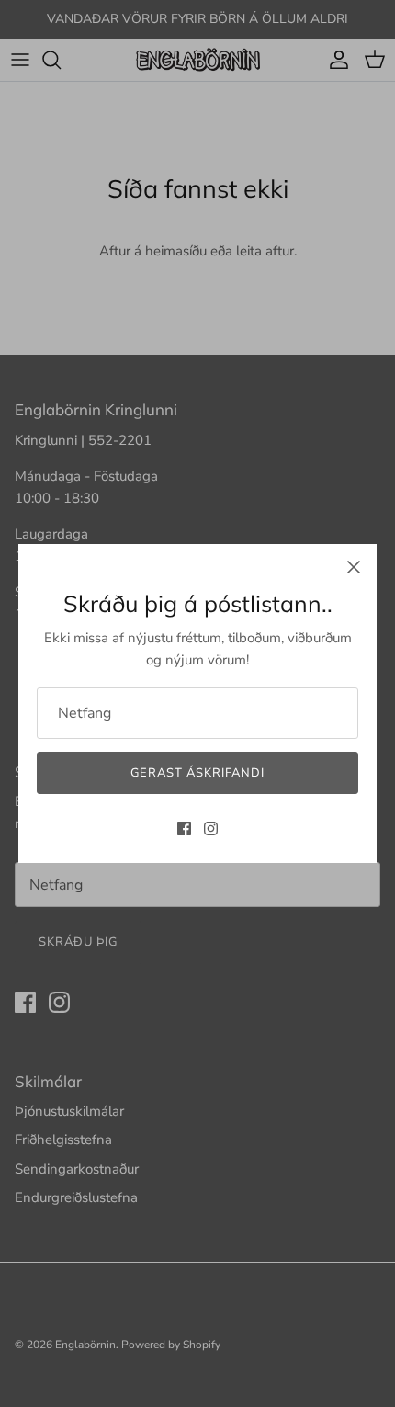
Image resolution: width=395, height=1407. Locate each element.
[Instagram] (211, 828)
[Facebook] (184, 828)
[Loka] (353, 567)
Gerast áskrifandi (197, 773)
